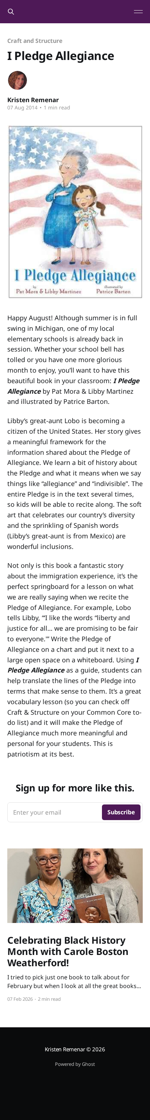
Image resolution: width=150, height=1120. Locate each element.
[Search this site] (11, 11)
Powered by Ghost (75, 1064)
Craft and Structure (34, 41)
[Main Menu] (138, 11)
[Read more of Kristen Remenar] (17, 80)
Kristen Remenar (33, 100)
